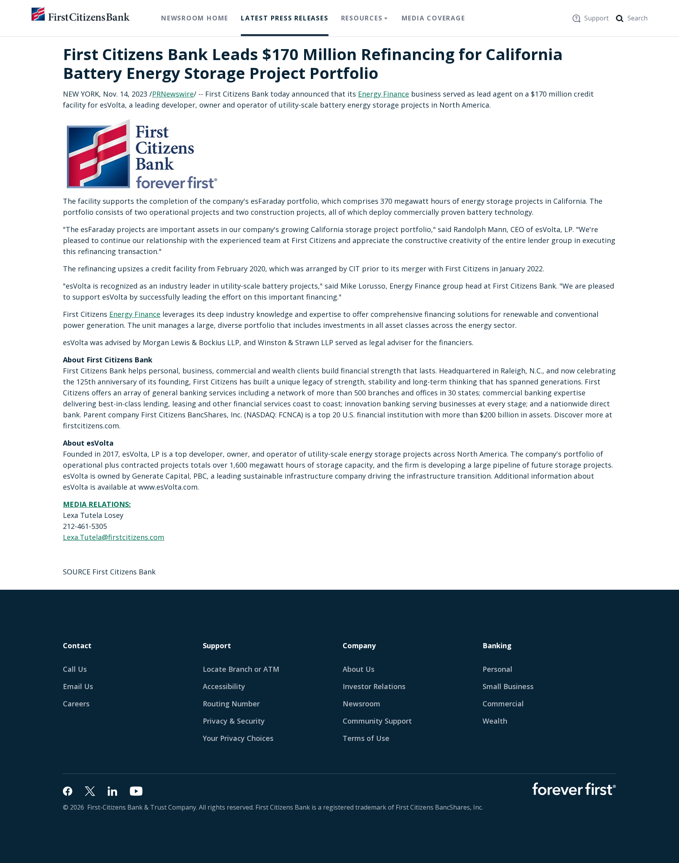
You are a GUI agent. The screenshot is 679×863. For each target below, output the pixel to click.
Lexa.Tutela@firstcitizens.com (113, 537)
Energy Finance (383, 94)
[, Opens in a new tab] (67, 791)
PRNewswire (173, 94)
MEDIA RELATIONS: (97, 504)
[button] (81, 686)
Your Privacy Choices (238, 738)
